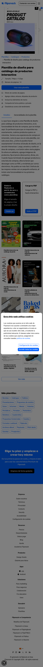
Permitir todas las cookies (28, 349)
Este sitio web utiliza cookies (18, 316)
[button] (4, 663)
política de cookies (23, 338)
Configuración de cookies (28, 345)
